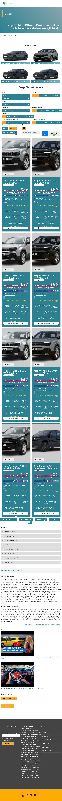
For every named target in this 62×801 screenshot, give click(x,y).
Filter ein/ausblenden (54, 133)
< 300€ (40, 111)
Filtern (25, 519)
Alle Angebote (47, 751)
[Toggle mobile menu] (58, 4)
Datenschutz (46, 743)
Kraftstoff (4, 101)
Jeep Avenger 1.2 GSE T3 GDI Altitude (14, 182)
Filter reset (16, 133)
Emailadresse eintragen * (11, 733)
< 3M (8, 116)
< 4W (13, 122)
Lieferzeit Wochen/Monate (10, 119)
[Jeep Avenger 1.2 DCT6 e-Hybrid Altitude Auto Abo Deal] (46, 347)
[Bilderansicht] (24, 128)
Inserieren (45, 747)
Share (45, 134)
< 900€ (53, 111)
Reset (40, 519)
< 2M (18, 122)
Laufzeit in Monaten (8, 113)
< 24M (31, 116)
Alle (36, 95)
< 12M (19, 116)
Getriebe (35, 92)
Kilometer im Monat (38, 119)
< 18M (25, 116)
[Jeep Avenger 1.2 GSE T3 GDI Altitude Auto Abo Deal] (16, 157)
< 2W (8, 122)
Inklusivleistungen (10, 199)
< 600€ (46, 111)
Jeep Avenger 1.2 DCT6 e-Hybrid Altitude (45, 373)
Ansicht (24, 125)
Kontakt (44, 732)
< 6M (13, 116)
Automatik (55, 95)
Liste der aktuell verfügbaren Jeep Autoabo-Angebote (42, 624)
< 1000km (45, 122)
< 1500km (52, 122)
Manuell (44, 95)
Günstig (12, 128)
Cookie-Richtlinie (48, 740)
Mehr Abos (7, 519)
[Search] (38, 132)
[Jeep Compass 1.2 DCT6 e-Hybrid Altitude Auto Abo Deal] (46, 443)
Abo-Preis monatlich (38, 107)
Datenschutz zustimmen (7, 739)
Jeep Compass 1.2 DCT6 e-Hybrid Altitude (45, 468)
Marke (4, 92)
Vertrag (4, 125)
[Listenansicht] (28, 128)
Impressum (45, 736)
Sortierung (12, 125)
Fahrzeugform (6, 107)
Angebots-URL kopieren (16, 228)
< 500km (39, 122)
